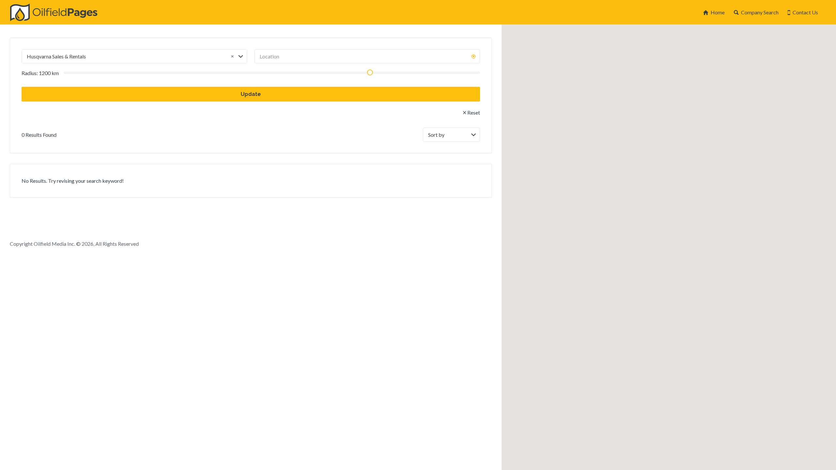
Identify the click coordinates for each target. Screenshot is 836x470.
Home (718, 12)
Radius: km (40, 73)
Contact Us (805, 12)
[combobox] (134, 56)
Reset (473, 112)
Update (251, 94)
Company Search (760, 12)
